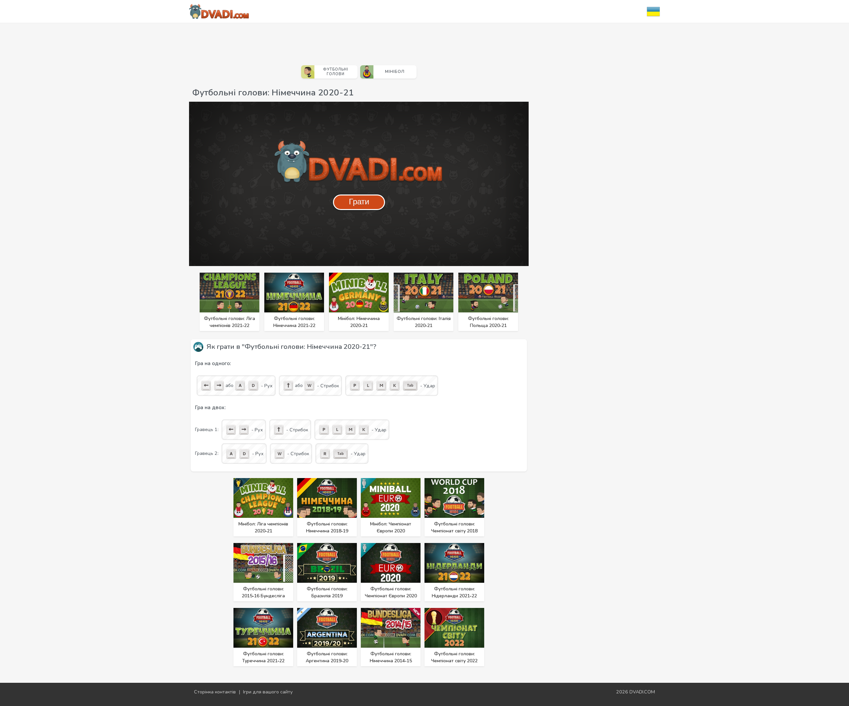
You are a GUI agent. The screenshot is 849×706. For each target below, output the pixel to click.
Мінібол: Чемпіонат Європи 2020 (390, 527)
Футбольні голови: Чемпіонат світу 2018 (454, 527)
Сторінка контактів (215, 691)
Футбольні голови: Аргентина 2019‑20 (327, 657)
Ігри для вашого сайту (268, 691)
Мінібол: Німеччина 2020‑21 (359, 322)
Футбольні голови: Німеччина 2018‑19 (327, 527)
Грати (359, 201)
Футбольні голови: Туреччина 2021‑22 (263, 657)
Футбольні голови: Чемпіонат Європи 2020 (391, 592)
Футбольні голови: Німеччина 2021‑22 (294, 322)
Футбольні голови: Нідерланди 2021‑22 (454, 592)
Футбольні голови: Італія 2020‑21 (424, 322)
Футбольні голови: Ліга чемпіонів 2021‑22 (229, 322)
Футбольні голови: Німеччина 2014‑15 (391, 657)
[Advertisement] (359, 41)
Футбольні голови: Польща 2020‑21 (488, 322)
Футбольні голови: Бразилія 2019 (327, 592)
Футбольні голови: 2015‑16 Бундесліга (263, 592)
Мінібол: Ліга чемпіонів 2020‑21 (263, 527)
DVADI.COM (642, 691)
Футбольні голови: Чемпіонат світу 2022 (454, 657)
